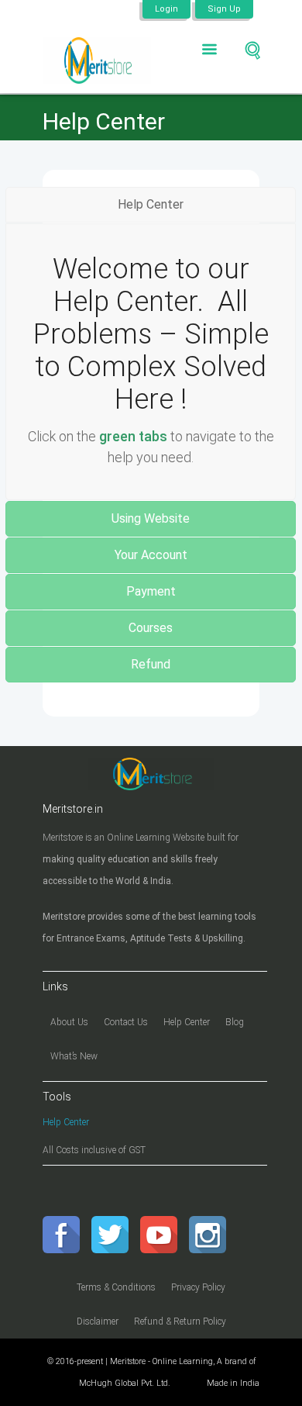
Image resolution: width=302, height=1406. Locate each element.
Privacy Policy (198, 1287)
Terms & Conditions (116, 1287)
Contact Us (126, 1022)
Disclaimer (97, 1321)
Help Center (186, 1022)
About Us (69, 1022)
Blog (234, 1022)
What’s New (74, 1056)
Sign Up (224, 9)
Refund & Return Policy (180, 1321)
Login (166, 9)
